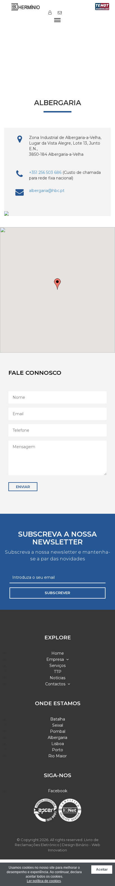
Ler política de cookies (44, 881)
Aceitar (102, 869)
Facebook (57, 790)
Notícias (57, 677)
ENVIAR (23, 486)
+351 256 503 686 (45, 172)
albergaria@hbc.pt (46, 190)
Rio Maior (57, 755)
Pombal (57, 731)
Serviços (57, 665)
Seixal (57, 725)
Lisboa (57, 743)
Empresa (56, 659)
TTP (57, 671)
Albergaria (57, 737)
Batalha (57, 719)
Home (57, 653)
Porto (57, 749)
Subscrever (57, 592)
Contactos (56, 683)
